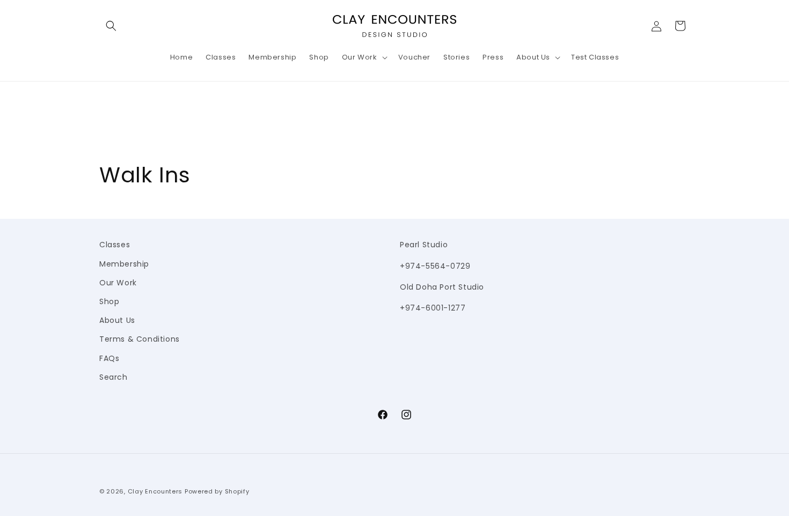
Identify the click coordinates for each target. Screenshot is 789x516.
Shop (109, 301)
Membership (124, 264)
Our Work (118, 282)
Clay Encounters (155, 491)
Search (113, 377)
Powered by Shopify (217, 491)
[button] (111, 26)
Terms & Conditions (139, 339)
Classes (114, 244)
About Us (117, 320)
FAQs (109, 358)
